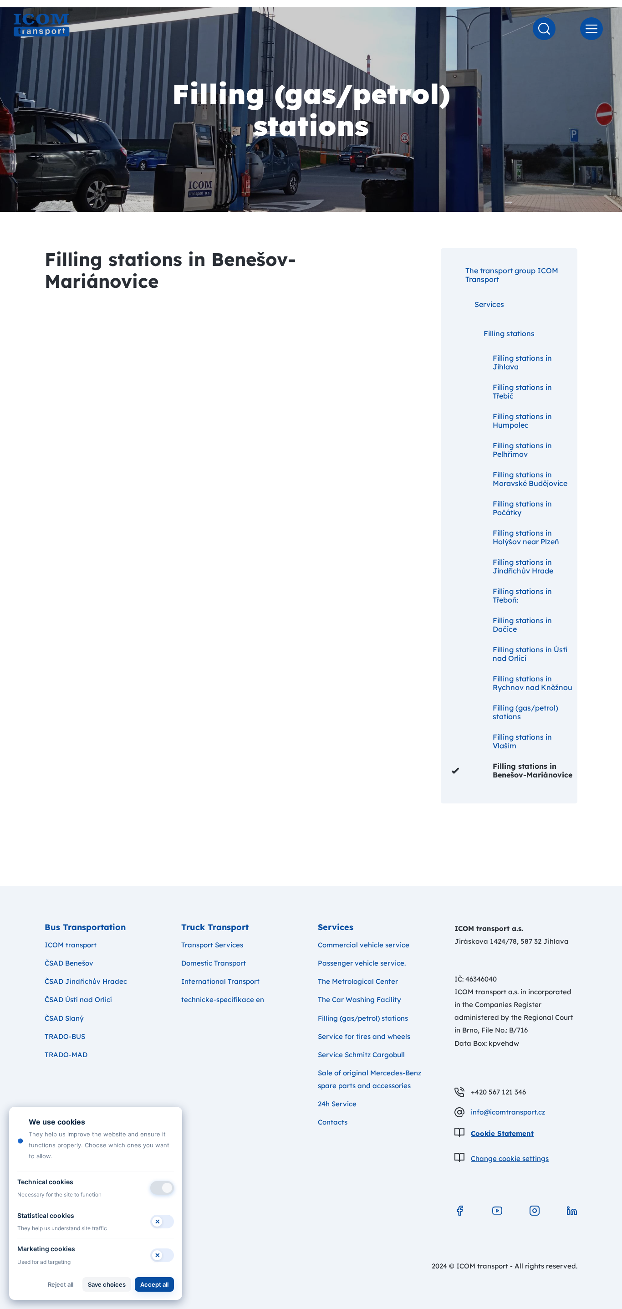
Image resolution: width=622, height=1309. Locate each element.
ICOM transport (71, 945)
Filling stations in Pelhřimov (522, 450)
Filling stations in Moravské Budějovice (530, 479)
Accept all (154, 1284)
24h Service (337, 1103)
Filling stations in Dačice (522, 625)
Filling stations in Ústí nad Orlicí (530, 654)
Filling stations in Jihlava (522, 362)
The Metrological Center (358, 981)
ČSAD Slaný (64, 1018)
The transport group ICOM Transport (511, 275)
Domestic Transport (213, 963)
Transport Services (212, 945)
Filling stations (509, 333)
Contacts (332, 1122)
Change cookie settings (510, 1158)
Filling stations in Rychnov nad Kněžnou (532, 683)
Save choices (107, 1284)
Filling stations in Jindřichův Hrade (523, 566)
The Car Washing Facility (359, 999)
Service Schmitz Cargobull (361, 1054)
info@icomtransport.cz (508, 1112)
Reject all (60, 1284)
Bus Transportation (85, 927)
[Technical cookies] (162, 1188)
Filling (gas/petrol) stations (525, 712)
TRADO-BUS (65, 1036)
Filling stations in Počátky (522, 508)
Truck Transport (215, 927)
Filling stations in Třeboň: (522, 595)
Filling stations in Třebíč (522, 391)
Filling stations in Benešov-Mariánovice (532, 770)
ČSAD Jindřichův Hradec (86, 981)
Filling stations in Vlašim (522, 741)
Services (489, 304)
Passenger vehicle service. (362, 963)
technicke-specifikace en (222, 999)
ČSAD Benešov (69, 963)
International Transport (220, 981)
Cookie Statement (502, 1133)
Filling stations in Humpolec (522, 421)
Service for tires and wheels (364, 1036)
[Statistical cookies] (162, 1221)
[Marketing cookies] (162, 1255)
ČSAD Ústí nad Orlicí (78, 999)
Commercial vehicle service (363, 945)
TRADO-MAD (66, 1054)
